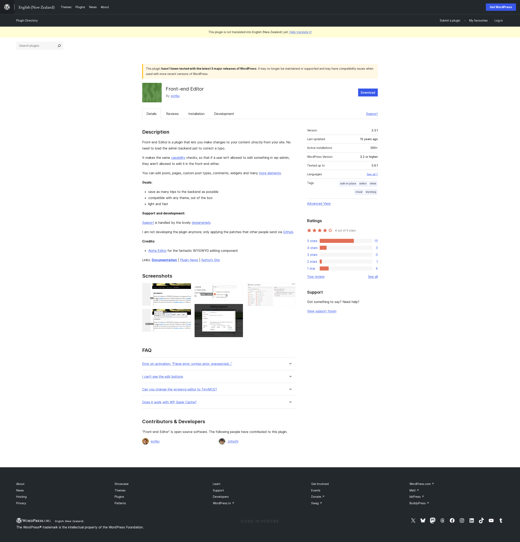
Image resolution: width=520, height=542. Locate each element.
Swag (316, 503)
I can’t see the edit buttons (162, 377)
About (20, 484)
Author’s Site (210, 260)
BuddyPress (419, 503)
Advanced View (319, 203)
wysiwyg (371, 191)
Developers (221, 496)
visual (358, 191)
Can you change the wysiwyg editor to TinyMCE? (179, 389)
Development (224, 114)
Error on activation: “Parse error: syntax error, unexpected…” (187, 364)
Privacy (21, 503)
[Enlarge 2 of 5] (186, 314)
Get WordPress (501, 7)
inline (373, 183)
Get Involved (320, 484)
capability (178, 158)
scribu (175, 96)
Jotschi (232, 441)
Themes (120, 490)
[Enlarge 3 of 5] (238, 289)
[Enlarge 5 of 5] (290, 289)
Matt (414, 490)
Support (372, 114)
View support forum (321, 311)
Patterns (120, 503)
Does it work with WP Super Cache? (169, 402)
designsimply (201, 223)
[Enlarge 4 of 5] (238, 309)
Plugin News (189, 260)
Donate (318, 496)
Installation (196, 114)
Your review (316, 277)
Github (288, 232)
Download (368, 92)
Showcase (122, 484)
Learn (216, 484)
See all (373, 277)
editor (363, 183)
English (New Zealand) (69, 521)
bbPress (417, 496)
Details (151, 114)
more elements (270, 173)
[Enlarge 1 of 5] (186, 289)
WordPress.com (422, 484)
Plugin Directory (27, 20)
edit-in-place (348, 183)
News (20, 490)
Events (315, 490)
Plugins (119, 496)
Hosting (21, 496)
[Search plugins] (59, 46)
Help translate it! (300, 32)
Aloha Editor (157, 251)
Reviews (172, 114)
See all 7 (372, 174)
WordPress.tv (223, 503)
